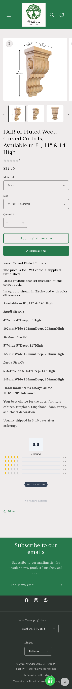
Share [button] (12, 511)
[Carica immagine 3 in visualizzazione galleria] (55, 113)
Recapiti (58, 681)
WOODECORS (34, 663)
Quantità (8, 214)
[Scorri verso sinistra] (3, 114)
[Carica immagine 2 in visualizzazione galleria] (35, 113)
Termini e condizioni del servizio (31, 681)
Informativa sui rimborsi (42, 668)
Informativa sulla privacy (38, 675)
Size (6, 195)
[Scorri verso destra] (68, 114)
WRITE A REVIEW (36, 484)
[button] (8, 14)
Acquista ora (36, 250)
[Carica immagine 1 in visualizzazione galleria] (17, 113)
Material (8, 177)
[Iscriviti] (60, 585)
